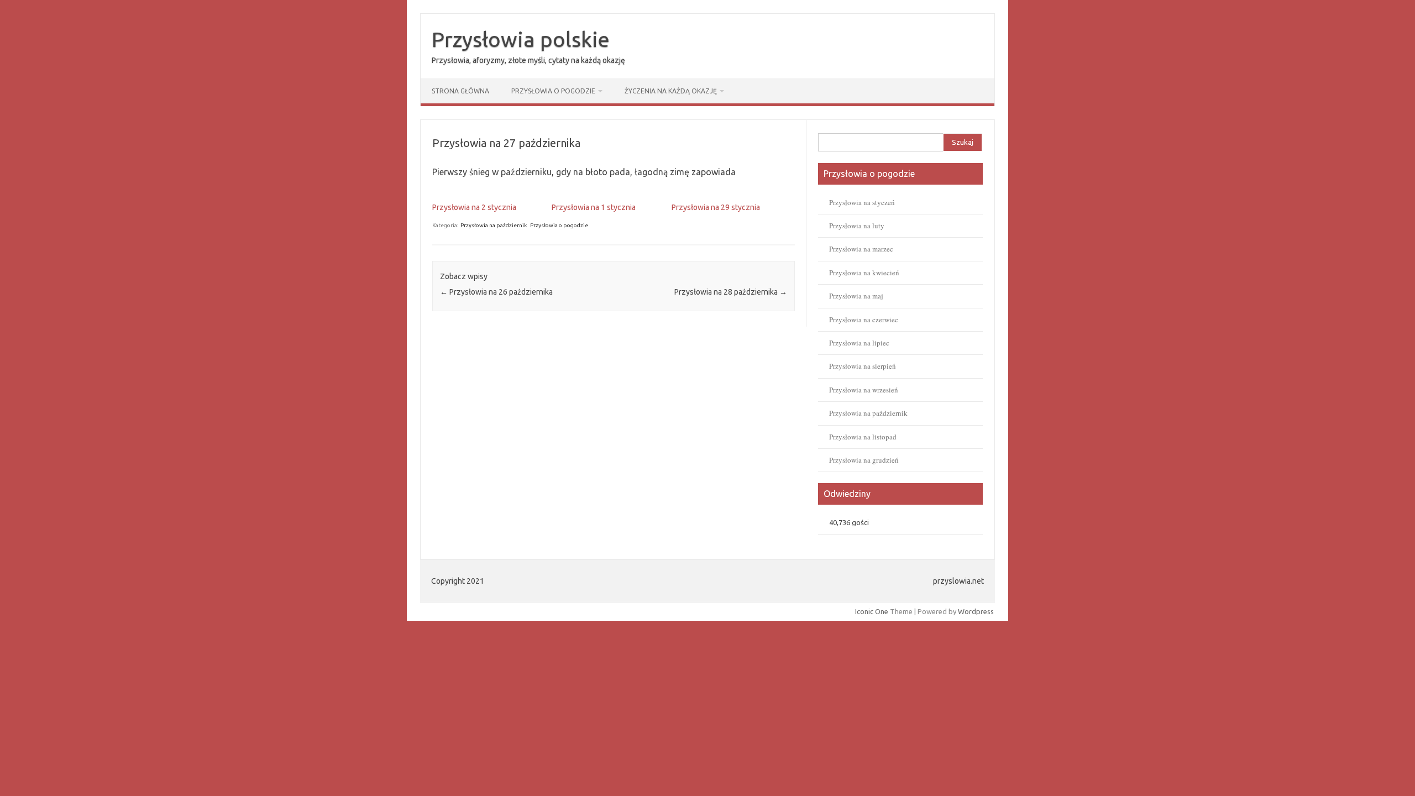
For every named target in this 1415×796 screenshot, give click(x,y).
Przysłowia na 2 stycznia (474, 207)
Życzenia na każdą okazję (671, 91)
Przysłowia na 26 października (496, 291)
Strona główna (460, 91)
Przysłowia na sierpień (862, 366)
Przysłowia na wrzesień (863, 390)
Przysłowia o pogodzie (553, 91)
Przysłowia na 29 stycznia (716, 207)
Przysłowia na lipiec (859, 343)
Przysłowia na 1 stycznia (594, 207)
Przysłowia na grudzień (864, 460)
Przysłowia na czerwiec (863, 319)
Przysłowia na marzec (861, 249)
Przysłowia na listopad (863, 437)
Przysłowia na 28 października (730, 291)
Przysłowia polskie (521, 39)
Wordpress (976, 611)
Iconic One (871, 611)
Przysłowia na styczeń (862, 202)
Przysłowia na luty (856, 226)
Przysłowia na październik (493, 225)
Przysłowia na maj (856, 296)
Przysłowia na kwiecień (864, 272)
